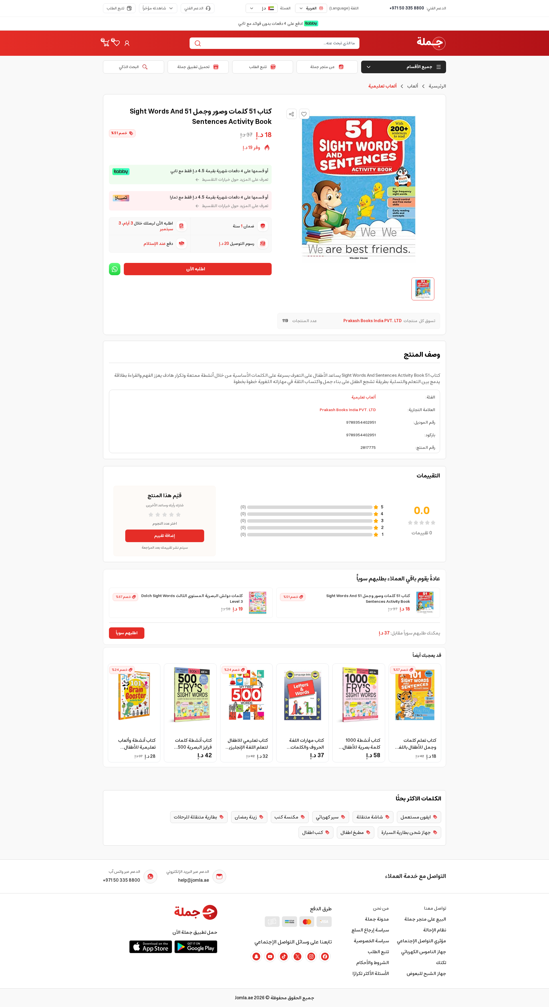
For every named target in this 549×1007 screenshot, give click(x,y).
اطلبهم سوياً (127, 633)
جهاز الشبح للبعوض (426, 973)
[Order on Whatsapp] (114, 269)
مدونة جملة (377, 919)
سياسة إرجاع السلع (370, 930)
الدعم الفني (193, 8)
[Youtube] (270, 956)
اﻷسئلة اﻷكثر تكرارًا (371, 973)
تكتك (441, 962)
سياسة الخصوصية (371, 940)
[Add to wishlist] (304, 114)
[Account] (127, 43)
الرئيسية (437, 86)
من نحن (381, 908)
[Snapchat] (256, 956)
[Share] (291, 114)
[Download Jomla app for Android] (195, 946)
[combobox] (311, 8)
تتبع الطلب (115, 8)
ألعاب (412, 86)
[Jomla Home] (431, 43)
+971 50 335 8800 (406, 8)
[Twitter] (297, 956)
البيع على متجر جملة (425, 919)
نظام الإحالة (434, 930)
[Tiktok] (284, 956)
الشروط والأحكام (372, 962)
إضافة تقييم (164, 535)
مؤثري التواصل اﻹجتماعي (421, 940)
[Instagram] (311, 956)
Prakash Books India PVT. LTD (348, 410)
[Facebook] (325, 956)
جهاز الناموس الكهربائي (423, 951)
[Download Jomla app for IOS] (150, 946)
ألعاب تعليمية (363, 397)
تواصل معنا (435, 908)
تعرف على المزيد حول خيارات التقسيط (235, 180)
